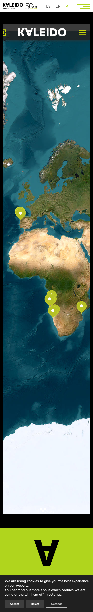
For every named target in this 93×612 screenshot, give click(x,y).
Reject (35, 604)
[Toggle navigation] (84, 6)
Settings (56, 604)
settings (55, 594)
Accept (14, 604)
